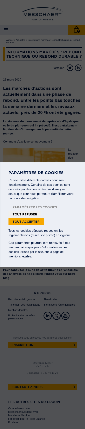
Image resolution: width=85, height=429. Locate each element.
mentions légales (19, 256)
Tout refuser (25, 214)
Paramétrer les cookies (35, 207)
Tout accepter (26, 221)
